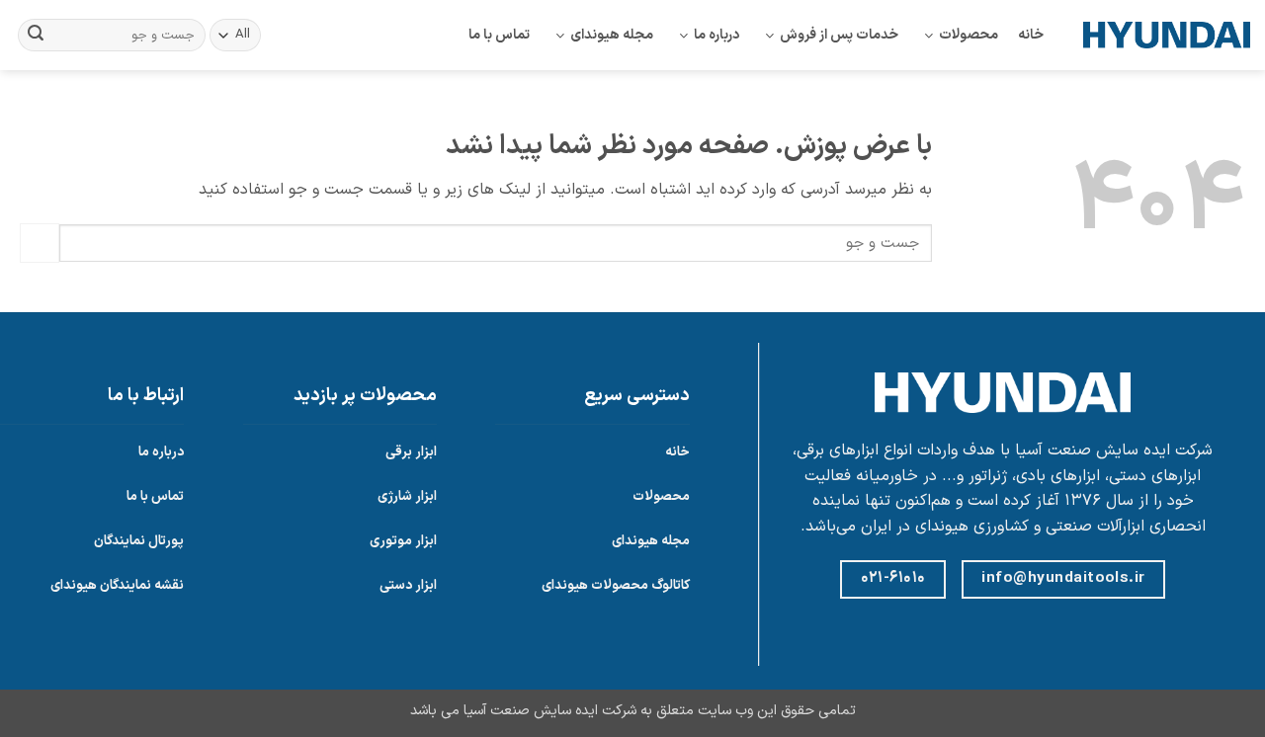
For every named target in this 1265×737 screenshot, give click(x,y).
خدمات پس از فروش (839, 35)
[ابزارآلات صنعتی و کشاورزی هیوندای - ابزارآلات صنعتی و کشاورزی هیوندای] (1166, 35)
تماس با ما (499, 35)
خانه (1031, 35)
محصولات (968, 35)
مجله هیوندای (611, 35)
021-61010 (893, 578)
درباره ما (716, 35)
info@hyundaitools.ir (1062, 578)
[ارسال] (35, 35)
